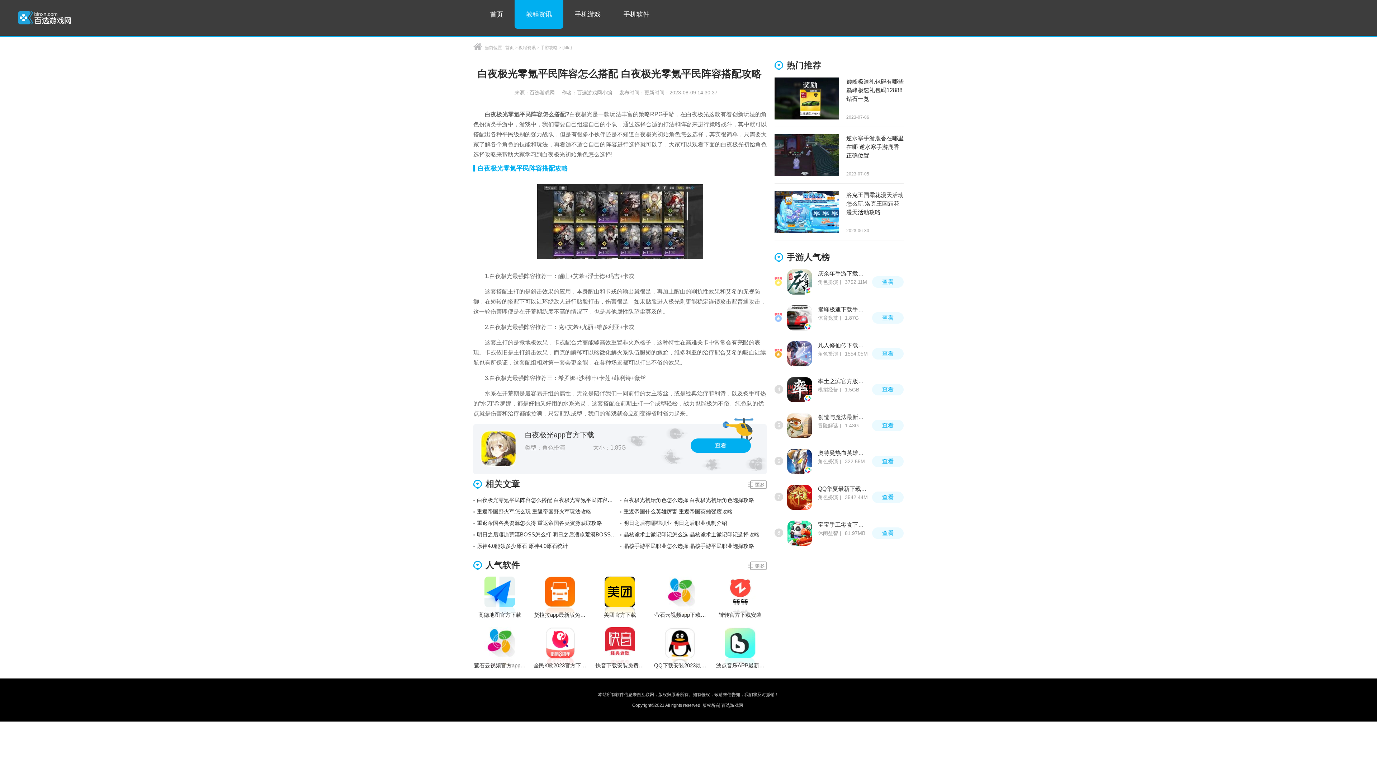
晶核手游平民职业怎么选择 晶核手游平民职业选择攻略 (689, 546)
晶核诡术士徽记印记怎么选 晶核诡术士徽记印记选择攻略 (692, 534)
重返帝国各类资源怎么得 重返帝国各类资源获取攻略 (539, 523)
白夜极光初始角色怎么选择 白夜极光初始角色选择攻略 (689, 500)
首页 (496, 14)
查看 (721, 445)
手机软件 (636, 14)
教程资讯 (539, 14)
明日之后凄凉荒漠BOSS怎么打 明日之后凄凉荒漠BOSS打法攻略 (548, 534)
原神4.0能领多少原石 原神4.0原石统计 (522, 546)
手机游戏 (588, 14)
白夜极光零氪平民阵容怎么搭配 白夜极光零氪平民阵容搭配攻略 (548, 500)
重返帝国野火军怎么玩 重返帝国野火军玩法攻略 (534, 511)
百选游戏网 (732, 705)
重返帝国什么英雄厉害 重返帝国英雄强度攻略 (678, 511)
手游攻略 (549, 47)
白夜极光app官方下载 (559, 435)
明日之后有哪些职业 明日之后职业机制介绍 (675, 523)
